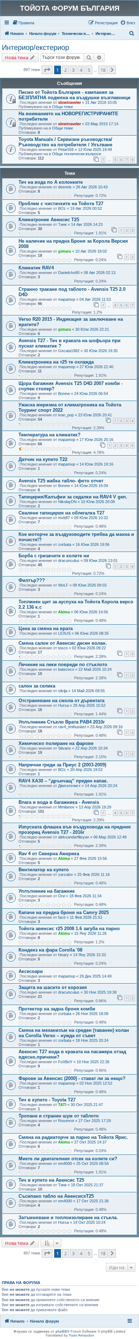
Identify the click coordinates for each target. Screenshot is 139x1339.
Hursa (63, 705)
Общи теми (62, 107)
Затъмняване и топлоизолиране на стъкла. (68, 1217)
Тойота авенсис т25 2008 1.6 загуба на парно (69, 928)
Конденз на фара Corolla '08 (50, 950)
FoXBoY (65, 1062)
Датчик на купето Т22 (43, 459)
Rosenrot (66, 1121)
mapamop (66, 299)
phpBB (61, 1331)
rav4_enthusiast (72, 727)
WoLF (63, 585)
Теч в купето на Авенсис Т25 (51, 1180)
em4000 (65, 1163)
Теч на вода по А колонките (51, 182)
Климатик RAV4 (36, 267)
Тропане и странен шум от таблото (59, 1116)
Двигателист (69, 785)
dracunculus (68, 560)
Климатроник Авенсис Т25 (49, 219)
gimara (64, 251)
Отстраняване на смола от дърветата (61, 700)
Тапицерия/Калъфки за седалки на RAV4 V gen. (73, 496)
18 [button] (103, 70)
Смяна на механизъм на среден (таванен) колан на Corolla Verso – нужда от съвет (74, 1033)
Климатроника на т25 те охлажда (56, 362)
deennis (65, 187)
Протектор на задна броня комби (57, 1008)
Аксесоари (31, 971)
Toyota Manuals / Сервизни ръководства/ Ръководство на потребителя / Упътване (65, 142)
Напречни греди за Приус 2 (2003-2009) (62, 764)
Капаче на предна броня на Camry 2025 (64, 912)
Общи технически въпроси (76, 154)
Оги (61, 896)
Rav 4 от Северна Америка (49, 853)
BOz (62, 208)
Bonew (64, 393)
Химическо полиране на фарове (56, 743)
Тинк (62, 224)
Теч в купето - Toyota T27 (47, 1099)
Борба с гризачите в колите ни (54, 555)
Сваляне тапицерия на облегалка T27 (61, 513)
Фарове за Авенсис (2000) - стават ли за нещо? (72, 1078)
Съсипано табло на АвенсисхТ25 (56, 1196)
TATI (62, 1104)
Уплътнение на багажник (47, 891)
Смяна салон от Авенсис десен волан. (63, 643)
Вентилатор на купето (44, 869)
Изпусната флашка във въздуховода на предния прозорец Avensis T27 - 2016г (75, 829)
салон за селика (37, 686)
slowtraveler (69, 102)
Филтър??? (32, 580)
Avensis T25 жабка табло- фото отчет (61, 480)
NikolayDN (67, 501)
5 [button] (89, 70)
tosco (63, 648)
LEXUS (64, 633)
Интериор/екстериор (35, 47)
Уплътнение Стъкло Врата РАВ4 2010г (62, 722)
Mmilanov (66, 807)
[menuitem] (23, 23)
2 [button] (65, 70)
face (62, 917)
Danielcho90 (68, 272)
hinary (63, 955)
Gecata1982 (68, 351)
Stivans (64, 748)
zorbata (64, 544)
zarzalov (65, 874)
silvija (62, 691)
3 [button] (73, 70)
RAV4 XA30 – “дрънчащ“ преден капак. (63, 780)
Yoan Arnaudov (81, 1335)
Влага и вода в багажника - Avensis (59, 802)
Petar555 (66, 149)
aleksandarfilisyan (73, 837)
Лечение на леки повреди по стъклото (63, 664)
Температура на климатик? (50, 434)
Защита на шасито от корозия (53, 987)
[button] (47, 70)
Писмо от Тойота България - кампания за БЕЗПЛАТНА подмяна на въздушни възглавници (74, 95)
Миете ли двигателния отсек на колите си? (68, 1158)
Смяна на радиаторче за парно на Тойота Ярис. (73, 1137)
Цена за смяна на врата (46, 628)
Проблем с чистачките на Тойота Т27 (61, 203)
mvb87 (64, 518)
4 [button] (81, 70)
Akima (64, 612)
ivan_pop (66, 415)
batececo (66, 669)
